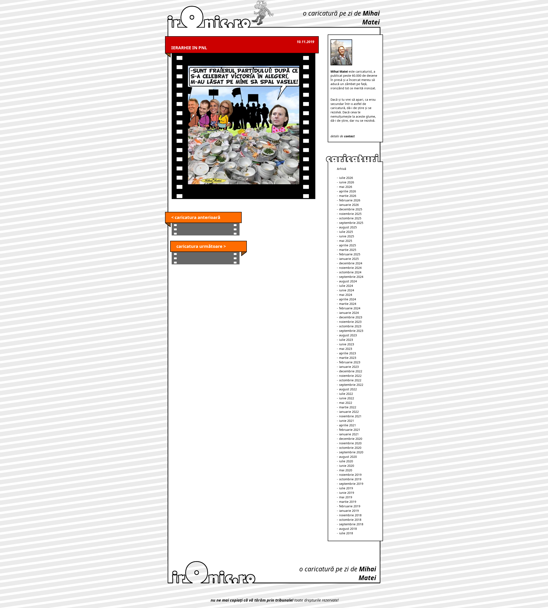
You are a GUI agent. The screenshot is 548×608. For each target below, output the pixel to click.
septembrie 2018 (351, 524)
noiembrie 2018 (350, 515)
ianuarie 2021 (349, 434)
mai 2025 (345, 241)
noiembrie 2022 (350, 376)
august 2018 (348, 529)
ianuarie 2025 (349, 259)
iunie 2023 (346, 344)
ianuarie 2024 (349, 313)
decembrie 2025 (350, 209)
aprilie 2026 (347, 191)
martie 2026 (347, 196)
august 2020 (348, 457)
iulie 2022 (346, 394)
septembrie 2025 (351, 223)
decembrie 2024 (350, 263)
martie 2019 (347, 502)
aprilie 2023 (347, 353)
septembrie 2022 (351, 385)
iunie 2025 (346, 236)
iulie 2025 (346, 232)
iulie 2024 (346, 286)
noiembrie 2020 (350, 443)
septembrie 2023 (351, 331)
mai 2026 (345, 187)
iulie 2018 (346, 533)
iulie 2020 (346, 461)
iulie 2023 (346, 340)
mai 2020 (345, 470)
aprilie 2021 (347, 425)
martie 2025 (347, 250)
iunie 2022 (346, 398)
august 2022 (348, 389)
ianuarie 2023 (349, 367)
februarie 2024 (349, 308)
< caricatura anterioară (195, 217)
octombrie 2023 (350, 326)
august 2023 (348, 335)
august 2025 (348, 227)
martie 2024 (347, 304)
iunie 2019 (346, 493)
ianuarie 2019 (349, 511)
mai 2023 (345, 349)
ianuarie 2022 (349, 412)
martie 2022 (347, 407)
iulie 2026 (346, 178)
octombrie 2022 (350, 380)
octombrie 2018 (350, 520)
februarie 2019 (349, 506)
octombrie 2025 (350, 218)
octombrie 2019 (350, 479)
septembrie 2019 (351, 484)
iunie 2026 (346, 182)
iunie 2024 (346, 290)
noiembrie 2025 (350, 214)
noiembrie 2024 (350, 268)
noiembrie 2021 (350, 416)
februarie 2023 (349, 362)
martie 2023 (347, 358)
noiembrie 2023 (350, 322)
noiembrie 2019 (350, 475)
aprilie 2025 (347, 245)
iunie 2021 (346, 421)
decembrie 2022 (350, 371)
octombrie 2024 (350, 272)
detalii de (343, 136)
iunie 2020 (346, 466)
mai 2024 (345, 295)
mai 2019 (345, 497)
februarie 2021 (349, 430)
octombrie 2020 (350, 448)
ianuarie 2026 (349, 205)
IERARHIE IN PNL (189, 48)
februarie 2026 (349, 200)
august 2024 (348, 281)
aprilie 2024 (347, 299)
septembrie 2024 (351, 277)
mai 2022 (345, 403)
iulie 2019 (346, 488)
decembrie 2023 (350, 317)
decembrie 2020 (350, 439)
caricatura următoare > (201, 246)
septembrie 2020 (351, 452)
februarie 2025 (349, 254)
